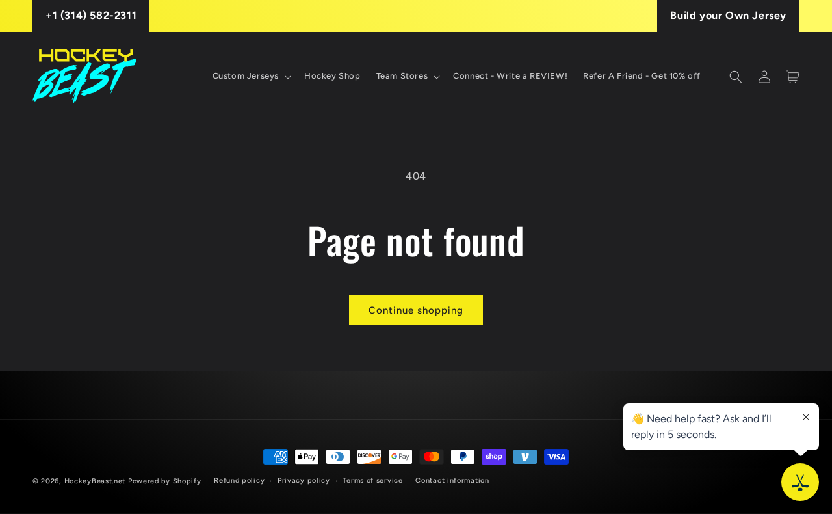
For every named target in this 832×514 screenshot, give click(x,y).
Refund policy (239, 480)
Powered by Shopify (165, 481)
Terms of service (372, 480)
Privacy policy (304, 480)
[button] (250, 76)
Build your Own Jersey (728, 15)
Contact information (452, 480)
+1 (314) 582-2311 (91, 15)
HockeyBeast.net (95, 481)
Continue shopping (416, 310)
